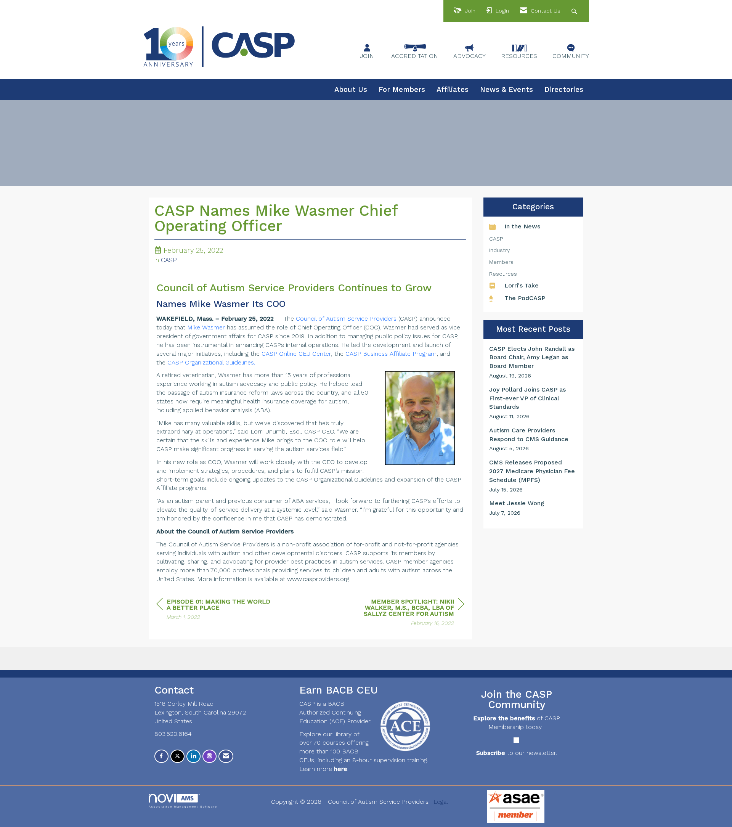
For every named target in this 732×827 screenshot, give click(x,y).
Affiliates (453, 89)
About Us (350, 89)
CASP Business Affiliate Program (391, 353)
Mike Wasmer (206, 327)
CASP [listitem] (496, 239)
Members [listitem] (501, 262)
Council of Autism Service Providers (346, 318)
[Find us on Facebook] (161, 756)
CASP (169, 260)
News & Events (506, 89)
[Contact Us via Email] (225, 756)
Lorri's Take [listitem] (521, 285)
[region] (407, 613)
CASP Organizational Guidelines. (211, 362)
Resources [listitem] (503, 274)
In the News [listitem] (522, 226)
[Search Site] (575, 11)
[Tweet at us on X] (177, 756)
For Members (402, 89)
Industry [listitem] (499, 250)
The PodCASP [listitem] (524, 298)
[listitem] (533, 362)
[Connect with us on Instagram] (209, 756)
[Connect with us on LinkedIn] (193, 756)
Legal (440, 801)
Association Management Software (183, 806)
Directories (563, 89)
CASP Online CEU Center (296, 353)
